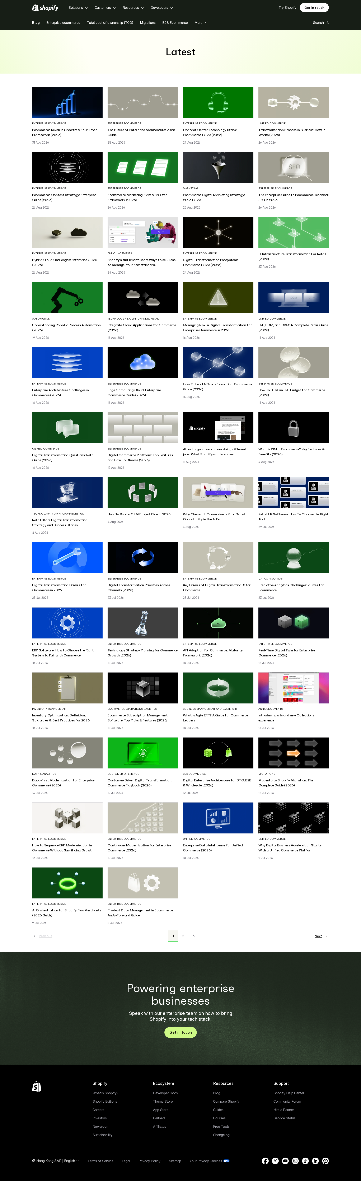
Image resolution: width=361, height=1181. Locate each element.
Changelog (221, 1135)
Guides (218, 1110)
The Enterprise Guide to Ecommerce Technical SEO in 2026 (293, 197)
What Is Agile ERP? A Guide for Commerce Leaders (215, 717)
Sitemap (175, 1161)
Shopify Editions (105, 1101)
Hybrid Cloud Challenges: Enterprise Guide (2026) (64, 262)
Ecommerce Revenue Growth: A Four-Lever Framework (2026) (64, 132)
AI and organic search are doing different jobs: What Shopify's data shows (214, 451)
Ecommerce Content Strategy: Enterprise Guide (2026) (64, 197)
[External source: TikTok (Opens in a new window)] (305, 1161)
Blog (36, 22)
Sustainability (103, 1135)
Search (318, 22)
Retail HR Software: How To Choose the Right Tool (293, 516)
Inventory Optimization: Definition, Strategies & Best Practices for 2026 (60, 717)
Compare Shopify (226, 1101)
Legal (126, 1161)
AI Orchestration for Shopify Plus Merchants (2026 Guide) (66, 912)
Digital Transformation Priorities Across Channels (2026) (139, 587)
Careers (98, 1110)
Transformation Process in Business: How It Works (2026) (291, 132)
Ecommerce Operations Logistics (133, 708)
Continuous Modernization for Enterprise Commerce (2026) (139, 847)
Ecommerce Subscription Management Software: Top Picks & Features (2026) (138, 717)
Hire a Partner (283, 1110)
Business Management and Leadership (210, 708)
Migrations (148, 22)
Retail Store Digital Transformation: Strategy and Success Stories (60, 522)
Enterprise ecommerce (63, 22)
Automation (41, 318)
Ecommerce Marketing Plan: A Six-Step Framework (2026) (137, 197)
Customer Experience (123, 773)
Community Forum (287, 1101)
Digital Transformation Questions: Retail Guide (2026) (63, 457)
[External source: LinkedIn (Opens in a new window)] (315, 1161)
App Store (160, 1110)
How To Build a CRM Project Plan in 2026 (139, 514)
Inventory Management (49, 708)
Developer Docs (165, 1093)
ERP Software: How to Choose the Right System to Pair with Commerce (63, 652)
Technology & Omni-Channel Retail (133, 318)
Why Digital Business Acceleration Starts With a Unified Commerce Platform (289, 847)
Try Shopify (287, 7)
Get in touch (314, 7)
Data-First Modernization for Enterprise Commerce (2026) (63, 782)
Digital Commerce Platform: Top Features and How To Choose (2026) (140, 457)
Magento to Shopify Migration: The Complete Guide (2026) (285, 782)
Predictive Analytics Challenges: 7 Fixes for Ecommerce (291, 587)
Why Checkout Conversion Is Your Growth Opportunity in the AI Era (215, 516)
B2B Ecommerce (175, 22)
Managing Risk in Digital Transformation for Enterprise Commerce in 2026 (217, 327)
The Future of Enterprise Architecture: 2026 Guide (141, 132)
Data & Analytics (270, 578)
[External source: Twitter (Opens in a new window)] (275, 1161)
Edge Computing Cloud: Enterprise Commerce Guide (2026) (134, 392)
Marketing (190, 188)
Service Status (284, 1118)
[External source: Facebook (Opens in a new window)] (265, 1161)
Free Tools (221, 1126)
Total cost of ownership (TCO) (110, 22)
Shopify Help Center (288, 1093)
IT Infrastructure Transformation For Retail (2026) (292, 256)
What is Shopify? (105, 1093)
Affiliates (159, 1126)
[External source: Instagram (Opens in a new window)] (295, 1161)
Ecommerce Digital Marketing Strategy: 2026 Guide (214, 197)
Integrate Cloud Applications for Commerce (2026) (142, 327)
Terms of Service (100, 1161)
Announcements (120, 253)
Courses (219, 1118)
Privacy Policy (149, 1161)
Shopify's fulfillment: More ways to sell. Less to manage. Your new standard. (141, 262)
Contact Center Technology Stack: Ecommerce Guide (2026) (210, 132)
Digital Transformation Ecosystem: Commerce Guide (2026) (210, 262)
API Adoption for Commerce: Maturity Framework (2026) (213, 652)
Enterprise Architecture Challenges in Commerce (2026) (60, 392)
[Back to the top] (36, 1086)
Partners (159, 1118)
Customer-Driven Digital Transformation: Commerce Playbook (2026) (140, 782)
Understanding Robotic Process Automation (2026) (66, 327)
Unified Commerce (272, 123)
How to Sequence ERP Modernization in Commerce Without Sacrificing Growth (63, 847)
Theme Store (163, 1101)
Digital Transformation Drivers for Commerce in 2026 (59, 587)
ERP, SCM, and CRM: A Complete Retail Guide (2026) (293, 327)
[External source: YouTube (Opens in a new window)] (285, 1161)
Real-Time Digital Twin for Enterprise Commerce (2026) (286, 652)
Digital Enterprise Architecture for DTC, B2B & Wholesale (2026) (217, 782)
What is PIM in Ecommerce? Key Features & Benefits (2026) (291, 451)
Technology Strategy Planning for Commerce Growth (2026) (143, 652)
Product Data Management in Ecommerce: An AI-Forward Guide (141, 912)
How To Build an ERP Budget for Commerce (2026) (291, 392)
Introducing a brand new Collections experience (286, 717)
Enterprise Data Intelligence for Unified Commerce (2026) (213, 847)
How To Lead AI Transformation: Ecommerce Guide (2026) (217, 386)
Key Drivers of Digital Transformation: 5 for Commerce (217, 587)
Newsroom (101, 1126)
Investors (100, 1118)
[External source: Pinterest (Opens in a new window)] (325, 1161)
